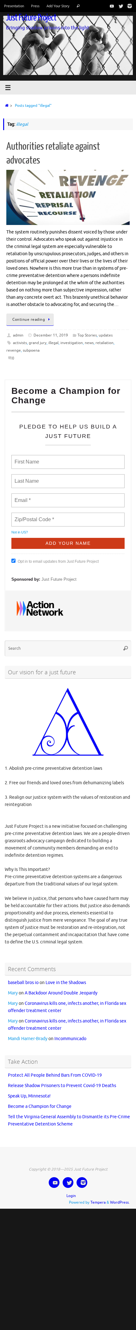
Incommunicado (70, 1033)
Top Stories (87, 335)
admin (18, 335)
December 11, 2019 (51, 335)
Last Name (25, 477)
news (89, 342)
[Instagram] (128, 6)
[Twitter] (119, 6)
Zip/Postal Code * (33, 516)
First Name (26, 458)
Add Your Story (57, 6)
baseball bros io (23, 977)
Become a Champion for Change (39, 1101)
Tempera (98, 1197)
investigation (71, 342)
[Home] (6, 105)
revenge (13, 350)
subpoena (31, 350)
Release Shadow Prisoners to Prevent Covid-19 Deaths (62, 1080)
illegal (53, 342)
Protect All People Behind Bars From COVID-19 (55, 1070)
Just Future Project (31, 18)
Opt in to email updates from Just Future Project (58, 558)
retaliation (105, 342)
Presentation (14, 6)
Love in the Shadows (66, 977)
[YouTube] (110, 6)
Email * (22, 496)
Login (71, 1190)
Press (35, 6)
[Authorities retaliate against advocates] (68, 197)
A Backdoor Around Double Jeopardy (61, 987)
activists (20, 342)
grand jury (37, 342)
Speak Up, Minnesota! (29, 1090)
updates (106, 335)
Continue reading (28, 319)
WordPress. (120, 1197)
